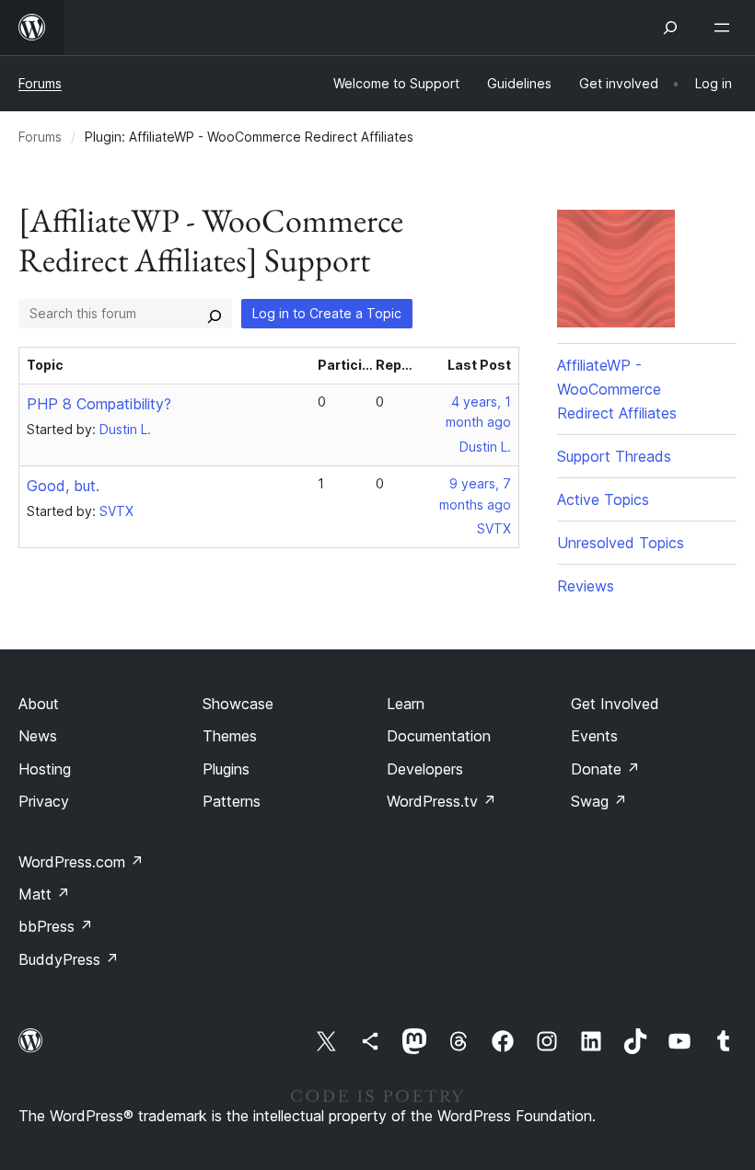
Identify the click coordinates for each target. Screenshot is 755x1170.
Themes (230, 736)
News (37, 736)
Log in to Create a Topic (326, 313)
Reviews (585, 586)
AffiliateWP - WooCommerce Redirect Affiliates (617, 389)
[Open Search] (670, 27)
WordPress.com (81, 862)
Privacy (43, 801)
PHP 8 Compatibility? (99, 404)
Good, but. (63, 485)
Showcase (238, 703)
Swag (599, 801)
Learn (405, 703)
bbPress (55, 926)
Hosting (44, 769)
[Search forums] (214, 313)
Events (594, 736)
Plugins (226, 769)
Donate (605, 769)
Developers (425, 769)
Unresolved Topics (620, 542)
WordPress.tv (441, 801)
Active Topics (603, 499)
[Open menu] (725, 27)
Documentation (439, 736)
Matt (44, 894)
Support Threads (614, 456)
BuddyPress (68, 959)
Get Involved (615, 703)
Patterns (232, 801)
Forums (40, 83)
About (38, 703)
